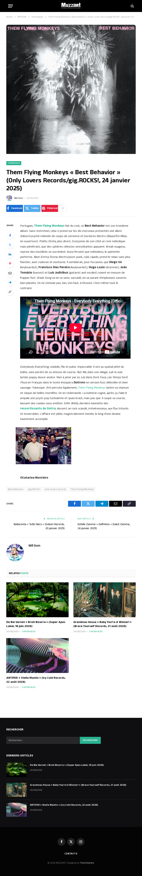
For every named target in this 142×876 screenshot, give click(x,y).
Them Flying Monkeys (92, 387)
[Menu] (10, 6)
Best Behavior (15, 489)
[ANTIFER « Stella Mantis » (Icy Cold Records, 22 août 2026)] (37, 655)
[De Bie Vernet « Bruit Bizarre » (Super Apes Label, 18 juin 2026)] (37, 599)
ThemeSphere (87, 863)
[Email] (10, 273)
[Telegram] (10, 282)
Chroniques (14, 163)
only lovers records (55, 489)
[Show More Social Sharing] (62, 208)
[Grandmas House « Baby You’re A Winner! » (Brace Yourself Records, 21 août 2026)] (104, 599)
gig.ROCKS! (34, 489)
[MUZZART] (71, 6)
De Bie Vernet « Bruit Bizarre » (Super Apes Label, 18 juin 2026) (35, 624)
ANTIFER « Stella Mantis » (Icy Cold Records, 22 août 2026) (35, 680)
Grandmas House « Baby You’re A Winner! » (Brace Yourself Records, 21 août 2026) (102, 624)
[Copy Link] (10, 292)
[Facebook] (10, 235)
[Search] (132, 6)
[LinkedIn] (10, 254)
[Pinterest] (10, 263)
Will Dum (18, 198)
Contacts (71, 853)
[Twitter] (10, 244)
